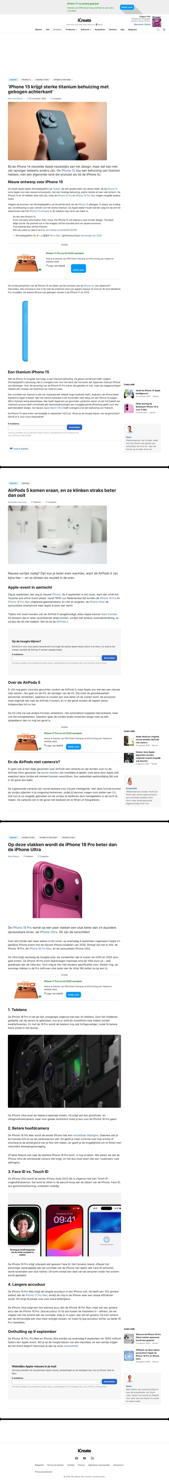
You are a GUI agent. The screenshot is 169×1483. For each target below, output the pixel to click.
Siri (114, 792)
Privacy (81, 1465)
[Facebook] (76, 1458)
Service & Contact (55, 1465)
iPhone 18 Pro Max (19, 601)
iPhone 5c (89, 285)
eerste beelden (50, 772)
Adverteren (118, 1465)
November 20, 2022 (91, 235)
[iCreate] (84, 20)
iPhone (56, 594)
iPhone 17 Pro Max (36, 1295)
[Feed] (92, 1458)
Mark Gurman (109, 614)
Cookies (70, 1465)
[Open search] (158, 30)
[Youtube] (84, 1458)
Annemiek (17, 502)
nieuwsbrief (70, 1345)
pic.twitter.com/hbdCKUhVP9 (61, 230)
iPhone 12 (112, 189)
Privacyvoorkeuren (43, 1472)
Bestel (147, 24)
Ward (13, 856)
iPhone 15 (26, 80)
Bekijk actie (127, 7)
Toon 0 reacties (20, 448)
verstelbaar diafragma (85, 1135)
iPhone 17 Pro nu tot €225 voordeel (65, 253)
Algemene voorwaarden (99, 1465)
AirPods (25, 483)
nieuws (13, 80)
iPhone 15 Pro (42, 80)
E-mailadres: (13, 424)
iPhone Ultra (97, 601)
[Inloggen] (164, 30)
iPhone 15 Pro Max (62, 80)
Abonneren (139, 24)
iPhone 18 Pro (108, 598)
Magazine (39, 1465)
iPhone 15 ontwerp (39, 211)
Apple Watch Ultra (53, 408)
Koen (15, 98)
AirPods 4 (62, 621)
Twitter (56, 189)
